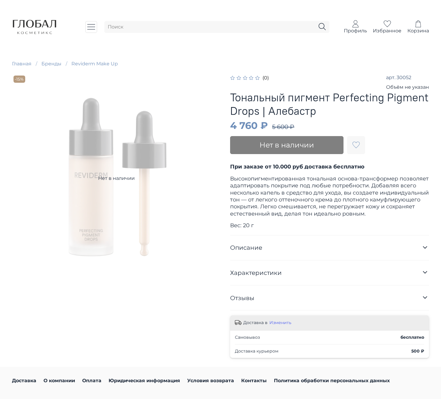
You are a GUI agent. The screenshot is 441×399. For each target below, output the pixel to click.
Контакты (254, 380)
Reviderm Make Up (94, 64)
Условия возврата (210, 380)
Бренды (51, 64)
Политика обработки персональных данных (332, 380)
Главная (22, 64)
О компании (59, 380)
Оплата (91, 380)
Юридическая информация (144, 380)
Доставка (24, 380)
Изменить (280, 322)
